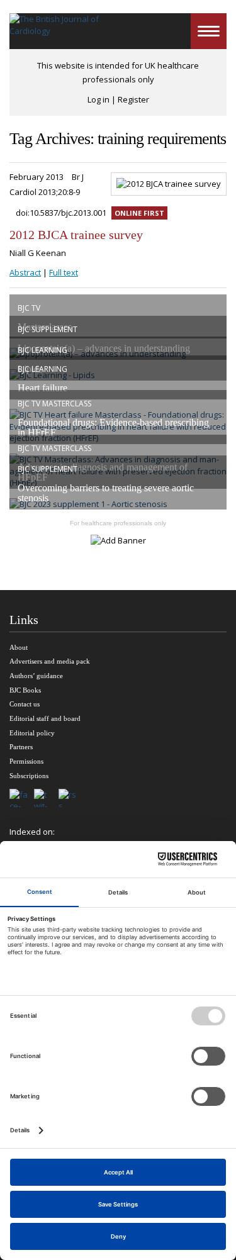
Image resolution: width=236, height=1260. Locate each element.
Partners (21, 746)
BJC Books (25, 690)
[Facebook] (21, 799)
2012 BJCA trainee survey (76, 235)
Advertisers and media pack (49, 661)
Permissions (26, 761)
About (18, 647)
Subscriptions (28, 775)
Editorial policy (32, 733)
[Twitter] (46, 799)
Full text (63, 272)
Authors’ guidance (36, 675)
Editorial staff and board (45, 718)
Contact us (24, 704)
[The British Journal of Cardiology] (55, 31)
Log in (98, 99)
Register (133, 99)
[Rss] (71, 799)
